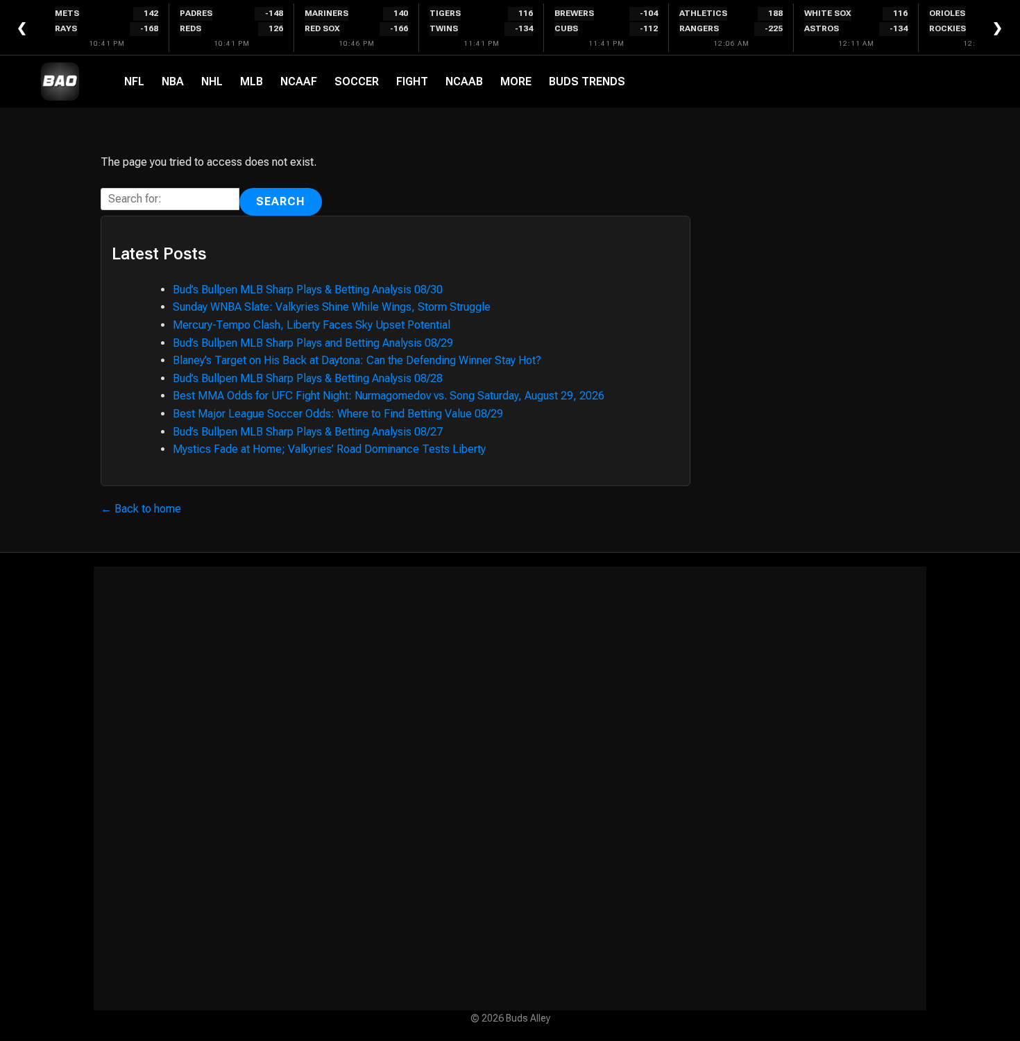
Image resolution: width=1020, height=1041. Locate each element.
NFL (134, 81)
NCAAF (298, 81)
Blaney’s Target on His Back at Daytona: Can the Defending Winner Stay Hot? (357, 360)
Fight (412, 81)
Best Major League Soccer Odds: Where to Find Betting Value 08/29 (338, 413)
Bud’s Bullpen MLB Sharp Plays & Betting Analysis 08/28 (308, 378)
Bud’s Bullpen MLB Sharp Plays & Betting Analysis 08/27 (308, 431)
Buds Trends (587, 81)
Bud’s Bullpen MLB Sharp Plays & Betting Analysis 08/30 (308, 289)
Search (280, 201)
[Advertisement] (510, 788)
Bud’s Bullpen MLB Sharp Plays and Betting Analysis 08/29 (313, 343)
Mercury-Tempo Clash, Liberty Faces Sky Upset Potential (311, 325)
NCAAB (464, 81)
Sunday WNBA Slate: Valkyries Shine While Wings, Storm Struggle (332, 306)
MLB (251, 81)
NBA (173, 81)
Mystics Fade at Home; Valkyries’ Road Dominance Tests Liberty (329, 449)
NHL (212, 81)
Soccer (356, 81)
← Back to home (141, 508)
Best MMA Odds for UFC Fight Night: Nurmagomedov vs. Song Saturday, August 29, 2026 (388, 395)
